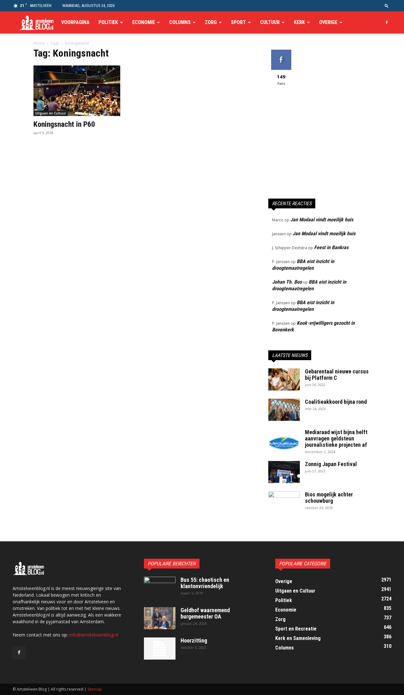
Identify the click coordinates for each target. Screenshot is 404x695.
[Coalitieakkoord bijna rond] (284, 410)
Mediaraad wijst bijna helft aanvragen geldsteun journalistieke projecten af (336, 438)
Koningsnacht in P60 (64, 124)
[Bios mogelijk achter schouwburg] (284, 502)
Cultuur (270, 22)
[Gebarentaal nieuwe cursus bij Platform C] (284, 379)
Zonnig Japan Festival (331, 464)
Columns (180, 22)
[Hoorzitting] (159, 648)
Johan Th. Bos (287, 282)
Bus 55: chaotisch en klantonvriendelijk (205, 582)
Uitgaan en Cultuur (50, 113)
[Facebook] (386, 22)
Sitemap (94, 689)
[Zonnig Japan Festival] (284, 472)
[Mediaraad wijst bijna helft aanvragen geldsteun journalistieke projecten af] (284, 440)
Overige (328, 22)
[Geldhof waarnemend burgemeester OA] (159, 618)
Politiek (108, 22)
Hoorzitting (194, 640)
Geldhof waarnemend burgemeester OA (205, 613)
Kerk (299, 22)
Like (281, 52)
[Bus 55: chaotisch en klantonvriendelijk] (159, 588)
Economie (143, 22)
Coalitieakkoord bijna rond (336, 401)
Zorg (211, 22)
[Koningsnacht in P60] (84, 90)
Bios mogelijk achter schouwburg (329, 497)
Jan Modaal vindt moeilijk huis (321, 220)
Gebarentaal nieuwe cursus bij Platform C (337, 374)
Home (39, 43)
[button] (386, 5)
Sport (238, 22)
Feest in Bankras (331, 247)
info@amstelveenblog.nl (93, 635)
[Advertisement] (319, 145)
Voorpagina (75, 22)
